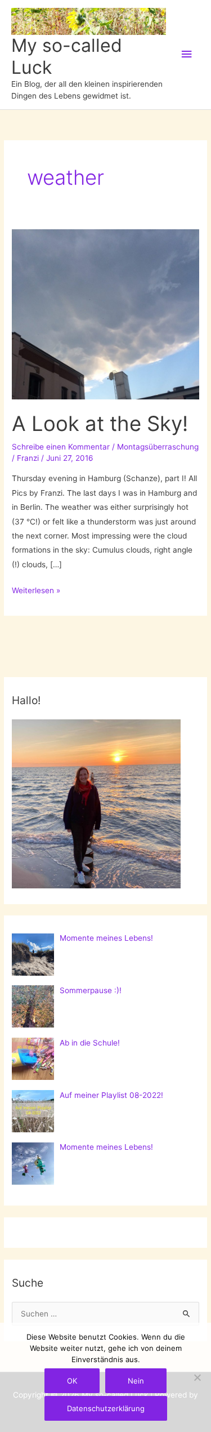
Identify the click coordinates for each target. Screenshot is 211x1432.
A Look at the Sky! (100, 423)
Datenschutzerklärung (106, 1408)
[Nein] (197, 1377)
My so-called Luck (66, 56)
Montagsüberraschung (158, 446)
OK (72, 1380)
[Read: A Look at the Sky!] (105, 313)
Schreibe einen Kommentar (61, 446)
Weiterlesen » (36, 591)
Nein (136, 1380)
